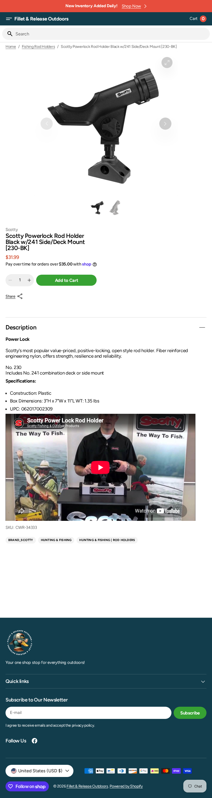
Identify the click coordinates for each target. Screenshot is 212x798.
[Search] (7, 34)
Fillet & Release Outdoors (87, 786)
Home (11, 47)
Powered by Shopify (126, 786)
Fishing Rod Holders (38, 47)
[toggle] (202, 327)
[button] (8, 18)
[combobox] (111, 34)
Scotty (12, 229)
